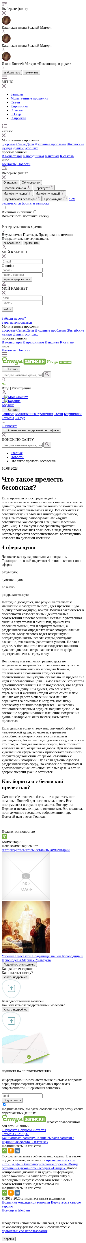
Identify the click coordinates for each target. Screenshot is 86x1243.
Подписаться (12, 1100)
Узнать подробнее (15, 977)
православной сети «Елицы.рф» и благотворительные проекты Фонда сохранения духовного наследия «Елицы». (40, 1164)
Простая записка (15, 188)
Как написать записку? (19, 1138)
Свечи (15, 102)
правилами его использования (24, 1231)
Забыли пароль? (14, 318)
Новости (23, 164)
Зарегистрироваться (17, 322)
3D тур (16, 114)
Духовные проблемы (50, 144)
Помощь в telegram (16, 1210)
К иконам (52, 156)
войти (7, 309)
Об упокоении (31, 182)
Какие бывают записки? (55, 1138)
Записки (17, 94)
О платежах (39, 1142)
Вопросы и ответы (32, 1130)
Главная (16, 453)
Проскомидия (53, 199)
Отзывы (17, 110)
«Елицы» (22, 1134)
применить (31, 72)
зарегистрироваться (17, 279)
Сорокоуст (42, 188)
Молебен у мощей (48, 193)
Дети (30, 144)
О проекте (18, 118)
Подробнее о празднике (19, 964)
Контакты (9, 164)
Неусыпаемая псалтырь (20, 199)
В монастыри (12, 156)
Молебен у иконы (16, 193)
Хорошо (9, 1239)
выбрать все (12, 72)
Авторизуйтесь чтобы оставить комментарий (36, 850)
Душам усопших (25, 148)
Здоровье (8, 144)
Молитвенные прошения (29, 98)
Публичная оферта (16, 1142)
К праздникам (33, 156)
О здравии (10, 182)
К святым (67, 156)
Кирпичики (19, 106)
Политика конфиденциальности (26, 1202)
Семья (21, 144)
